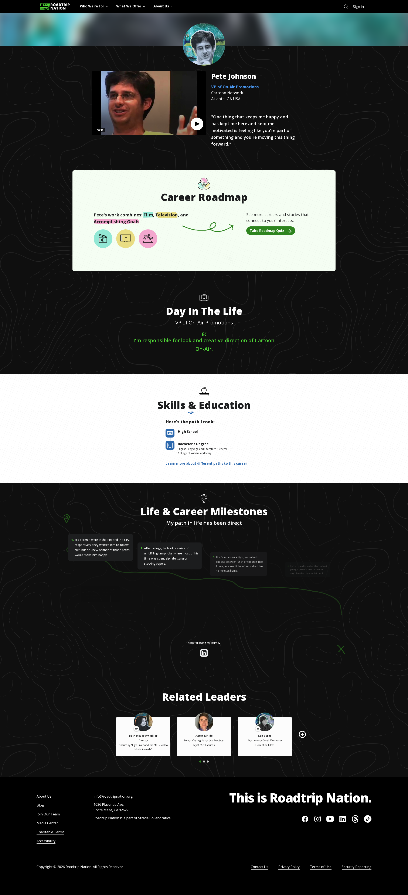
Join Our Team (48, 814)
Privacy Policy (289, 866)
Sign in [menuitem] (358, 6)
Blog (40, 805)
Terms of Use (321, 866)
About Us (44, 796)
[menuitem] (346, 6)
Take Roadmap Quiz (267, 230)
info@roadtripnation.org (113, 796)
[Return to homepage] (55, 6)
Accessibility (46, 841)
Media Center (47, 823)
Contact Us (259, 866)
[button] (197, 124)
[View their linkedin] (204, 652)
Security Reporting (356, 866)
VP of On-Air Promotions (235, 86)
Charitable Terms (50, 832)
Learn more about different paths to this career (206, 463)
